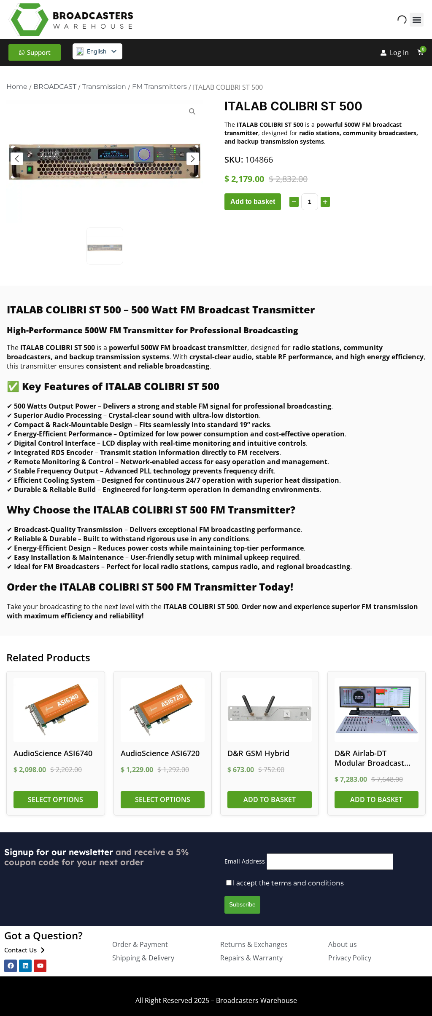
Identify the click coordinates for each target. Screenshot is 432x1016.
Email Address (244, 861)
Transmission (104, 87)
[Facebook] (10, 966)
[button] (417, 20)
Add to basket (252, 201)
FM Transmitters (159, 87)
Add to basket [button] (269, 799)
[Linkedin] (25, 966)
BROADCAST (54, 87)
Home (16, 87)
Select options (55, 799)
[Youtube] (40, 966)
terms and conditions (307, 883)
